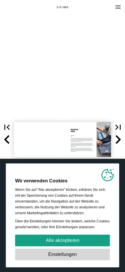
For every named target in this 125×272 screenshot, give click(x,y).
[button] (7, 127)
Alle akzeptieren (62, 240)
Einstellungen (62, 254)
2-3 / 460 (62, 7)
